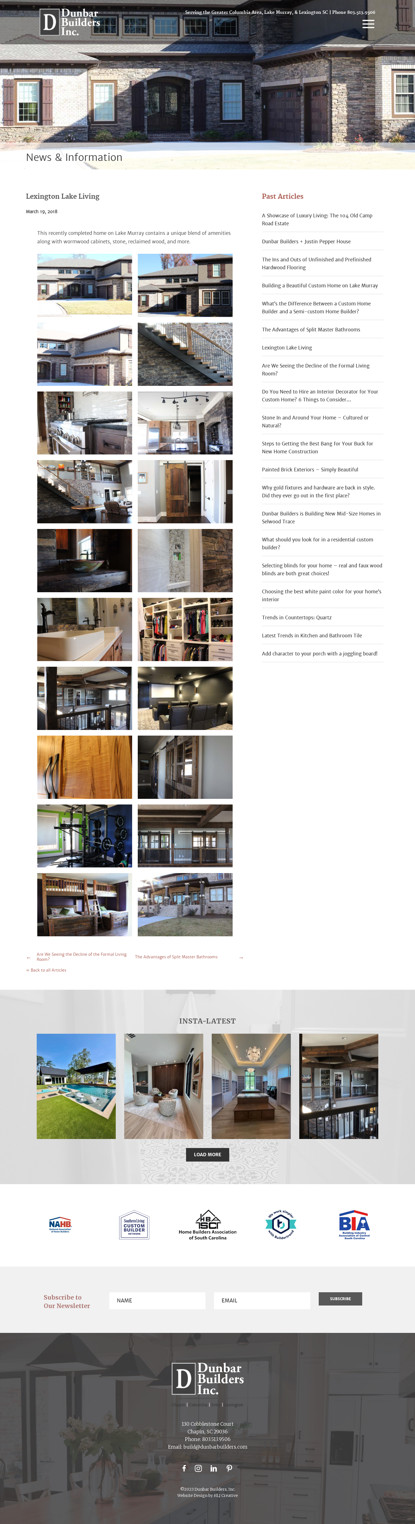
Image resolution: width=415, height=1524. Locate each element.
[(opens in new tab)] (60, 1231)
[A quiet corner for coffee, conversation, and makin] (163, 1086)
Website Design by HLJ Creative (207, 1495)
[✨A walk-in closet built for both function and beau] (251, 1086)
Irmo (217, 1404)
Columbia (200, 1404)
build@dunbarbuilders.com (215, 1447)
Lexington (233, 1404)
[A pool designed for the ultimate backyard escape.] (76, 1086)
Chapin (178, 1404)
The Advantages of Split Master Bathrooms (176, 956)
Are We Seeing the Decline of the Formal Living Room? (81, 957)
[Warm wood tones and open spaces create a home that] (338, 1086)
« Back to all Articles (46, 970)
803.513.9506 (361, 12)
